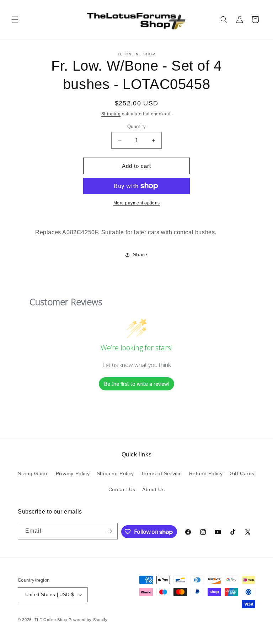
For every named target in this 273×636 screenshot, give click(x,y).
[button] (15, 19)
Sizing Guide (33, 473)
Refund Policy (206, 473)
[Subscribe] (109, 531)
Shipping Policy (115, 473)
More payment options (136, 203)
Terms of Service (161, 473)
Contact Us (121, 489)
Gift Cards (242, 473)
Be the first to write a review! (136, 383)
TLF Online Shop (51, 620)
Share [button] (140, 254)
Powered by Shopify (88, 620)
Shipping (111, 113)
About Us (153, 489)
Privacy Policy (73, 473)
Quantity (136, 126)
